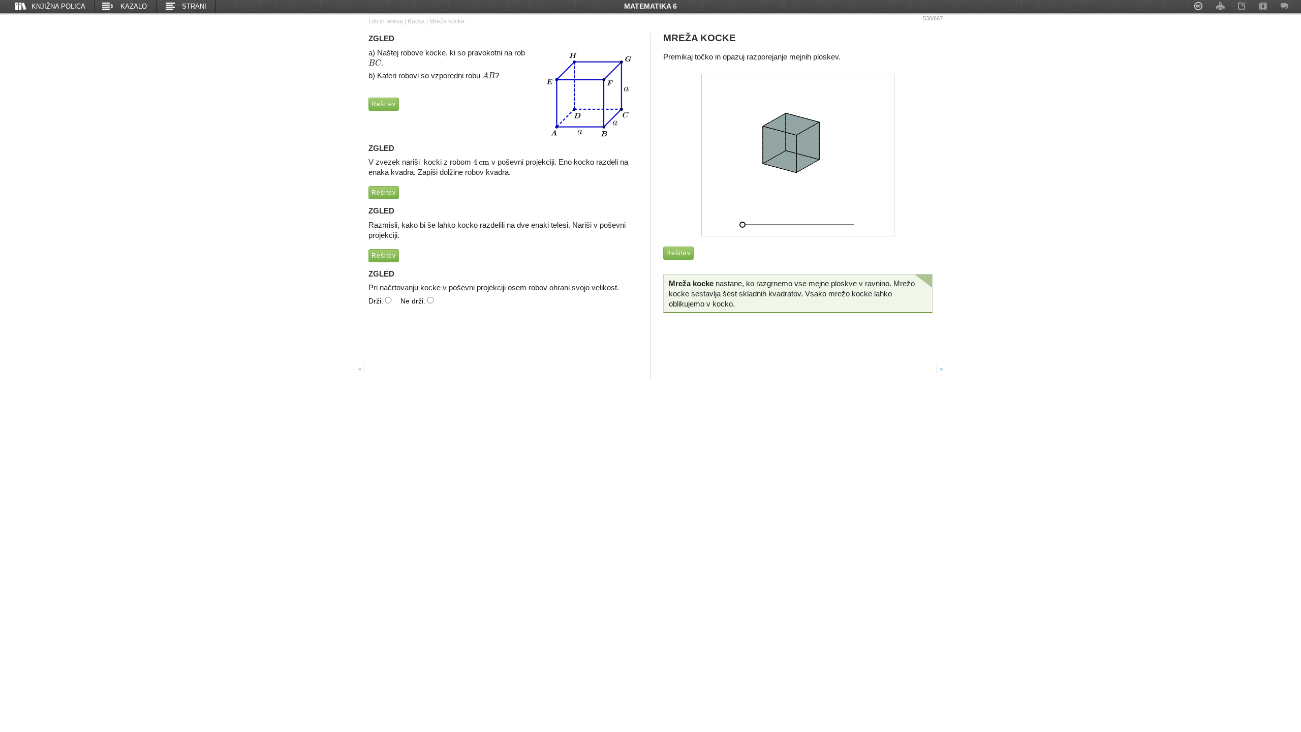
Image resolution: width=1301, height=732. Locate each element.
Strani (194, 6)
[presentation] (375, 62)
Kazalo (133, 6)
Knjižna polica (58, 6)
